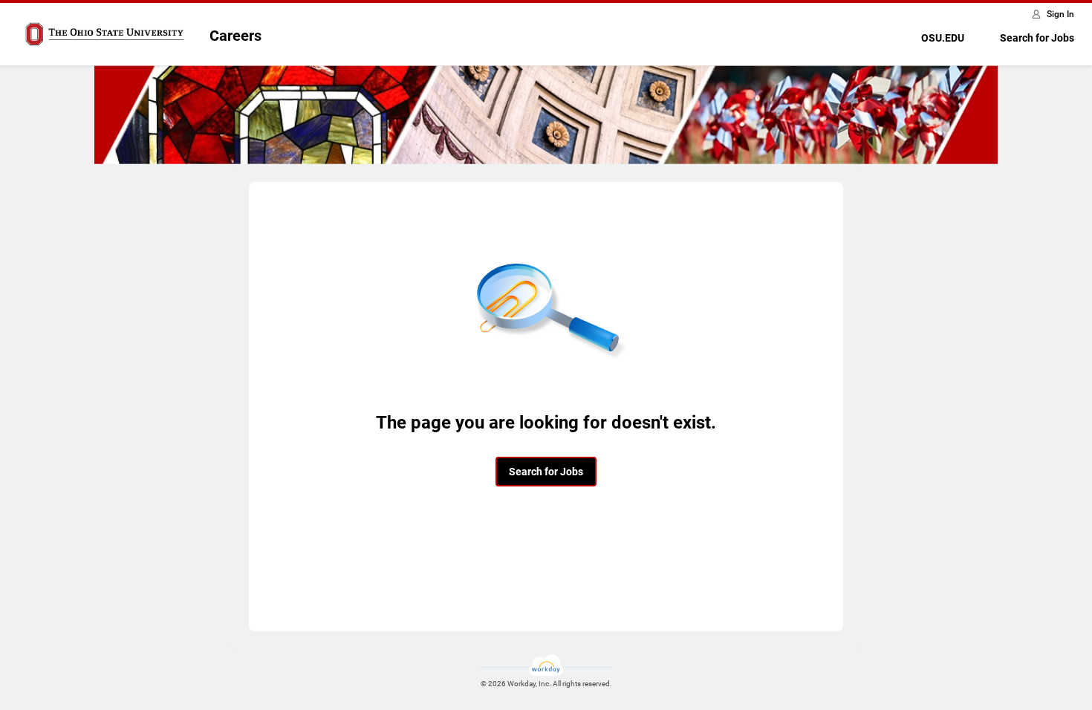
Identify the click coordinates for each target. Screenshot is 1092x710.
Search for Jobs (1037, 38)
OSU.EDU (942, 38)
